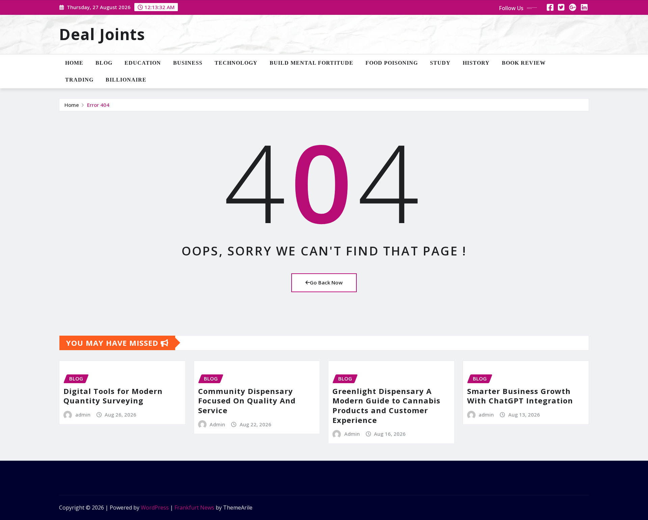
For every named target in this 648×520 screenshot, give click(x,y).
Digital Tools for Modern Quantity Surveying (113, 396)
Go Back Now (326, 282)
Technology (236, 63)
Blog (104, 63)
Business (187, 63)
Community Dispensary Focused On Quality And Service (247, 400)
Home (74, 63)
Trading (79, 80)
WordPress (155, 507)
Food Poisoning (392, 63)
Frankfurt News (194, 507)
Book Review (524, 63)
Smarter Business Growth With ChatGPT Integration (520, 396)
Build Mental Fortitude (311, 63)
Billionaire (126, 80)
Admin (217, 424)
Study (440, 63)
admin (82, 414)
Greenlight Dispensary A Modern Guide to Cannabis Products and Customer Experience (386, 405)
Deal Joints (102, 34)
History (476, 63)
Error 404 (98, 104)
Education (143, 63)
